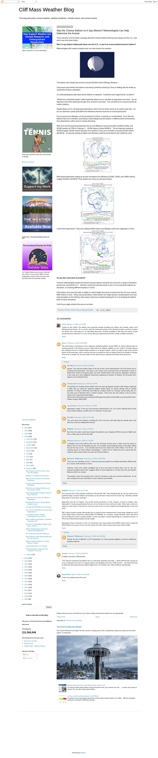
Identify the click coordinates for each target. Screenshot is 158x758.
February (29, 468)
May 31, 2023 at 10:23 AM (80, 574)
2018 (26, 570)
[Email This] (101, 310)
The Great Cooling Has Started (69, 627)
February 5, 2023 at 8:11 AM (78, 490)
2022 (26, 558)
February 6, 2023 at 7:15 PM (83, 440)
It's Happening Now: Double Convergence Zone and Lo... (36, 515)
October (29, 445)
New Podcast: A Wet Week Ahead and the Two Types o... (38, 537)
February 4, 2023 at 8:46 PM (77, 343)
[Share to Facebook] (107, 310)
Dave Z (64, 343)
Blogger (83, 752)
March (28, 465)
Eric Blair (70, 365)
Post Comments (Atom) (74, 620)
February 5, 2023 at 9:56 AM (84, 365)
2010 (26, 593)
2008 (26, 599)
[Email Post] (97, 310)
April (28, 462)
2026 (26, 428)
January (29, 554)
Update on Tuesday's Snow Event (37, 475)
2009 (26, 596)
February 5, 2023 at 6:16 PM (87, 383)
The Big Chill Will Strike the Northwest (38, 507)
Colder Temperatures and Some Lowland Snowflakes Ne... (37, 530)
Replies (66, 362)
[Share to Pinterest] (109, 310)
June (28, 456)
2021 (26, 561)
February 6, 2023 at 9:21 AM (84, 417)
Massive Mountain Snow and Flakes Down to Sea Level (86, 685)
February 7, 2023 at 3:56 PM (77, 553)
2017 (26, 573)
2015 (26, 578)
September (30, 448)
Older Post (133, 617)
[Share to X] (105, 310)
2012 (26, 587)
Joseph (64, 553)
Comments (28, 658)
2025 (26, 431)
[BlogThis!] (103, 310)
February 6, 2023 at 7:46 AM (87, 406)
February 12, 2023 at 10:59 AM (94, 458)
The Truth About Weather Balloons (37, 533)
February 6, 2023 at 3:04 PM (83, 429)
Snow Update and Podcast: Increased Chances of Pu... (38, 520)
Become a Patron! (28, 162)
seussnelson (72, 406)
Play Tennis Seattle (30, 641)
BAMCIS (70, 429)
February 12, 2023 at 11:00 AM (94, 536)
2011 (26, 590)
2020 (26, 564)
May (28, 459)
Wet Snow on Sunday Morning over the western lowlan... (38, 489)
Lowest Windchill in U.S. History (36, 546)
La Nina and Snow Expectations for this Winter (83, 696)
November (30, 442)
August (28, 451)
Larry (64, 324)
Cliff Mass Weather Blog (46, 9)
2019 (26, 567)
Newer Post (61, 617)
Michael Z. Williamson (75, 458)
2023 (26, 436)
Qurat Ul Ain (66, 574)
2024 (26, 433)
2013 (26, 584)
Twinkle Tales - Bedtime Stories (34, 646)
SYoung (70, 440)
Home (97, 617)
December (30, 439)
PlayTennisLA (28, 643)
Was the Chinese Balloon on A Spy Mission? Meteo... (37, 542)
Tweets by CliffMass (29, 420)
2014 (26, 581)
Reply (64, 336)
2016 (26, 576)
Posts (27, 654)
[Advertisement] (37, 87)
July (27, 454)
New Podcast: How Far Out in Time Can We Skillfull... (38, 472)
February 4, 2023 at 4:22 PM (76, 324)
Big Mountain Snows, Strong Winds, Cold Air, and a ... (38, 503)
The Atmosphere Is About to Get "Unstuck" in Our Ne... (37, 550)
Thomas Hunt (72, 383)
